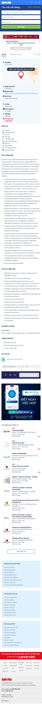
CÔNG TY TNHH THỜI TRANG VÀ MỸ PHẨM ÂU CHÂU (21, 44)
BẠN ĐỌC (36, 665)
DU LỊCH (13, 671)
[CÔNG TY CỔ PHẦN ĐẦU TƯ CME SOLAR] (7, 432)
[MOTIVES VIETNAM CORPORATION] (7, 530)
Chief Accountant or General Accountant (22, 488)
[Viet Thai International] (7, 467)
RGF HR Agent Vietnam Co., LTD (21, 479)
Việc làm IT (7, 637)
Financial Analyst (18, 430)
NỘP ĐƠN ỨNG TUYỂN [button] (21, 48)
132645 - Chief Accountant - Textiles (25, 477)
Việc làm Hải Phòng (10, 612)
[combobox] (21, 12)
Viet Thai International (19, 468)
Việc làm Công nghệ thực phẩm (13, 585)
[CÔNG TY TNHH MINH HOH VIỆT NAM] (7, 444)
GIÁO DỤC (36, 662)
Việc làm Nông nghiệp (10, 577)
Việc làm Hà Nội (9, 600)
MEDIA (5, 662)
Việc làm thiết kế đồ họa (11, 645)
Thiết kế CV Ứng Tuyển (14, 359)
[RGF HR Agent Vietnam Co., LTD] (7, 480)
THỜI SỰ (5, 665)
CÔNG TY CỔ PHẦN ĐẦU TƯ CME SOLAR (24, 432)
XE (13, 668)
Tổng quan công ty (15, 54)
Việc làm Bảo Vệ (9, 572)
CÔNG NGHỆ (13, 665)
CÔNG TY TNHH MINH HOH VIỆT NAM (23, 445)
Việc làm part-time (10, 630)
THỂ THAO (29, 662)
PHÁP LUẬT (5, 671)
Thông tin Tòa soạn (6, 695)
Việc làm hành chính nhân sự (13, 642)
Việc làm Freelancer (10, 635)
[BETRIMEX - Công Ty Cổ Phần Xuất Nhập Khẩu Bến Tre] (7, 503)
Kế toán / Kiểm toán (31, 93)
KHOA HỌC (29, 665)
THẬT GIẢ (36, 668)
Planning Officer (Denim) (20, 538)
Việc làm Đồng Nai (9, 605)
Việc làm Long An (9, 607)
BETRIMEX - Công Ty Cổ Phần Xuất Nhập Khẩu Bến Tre (24, 505)
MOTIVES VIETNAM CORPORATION (22, 529)
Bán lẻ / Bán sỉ (9, 93)
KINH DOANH (13, 662)
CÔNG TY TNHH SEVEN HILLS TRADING (23, 491)
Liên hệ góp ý (5, 701)
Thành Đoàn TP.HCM (7, 696)
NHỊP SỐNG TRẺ (21, 663)
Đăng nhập (37, 7)
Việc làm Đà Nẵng (9, 610)
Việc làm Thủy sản (9, 582)
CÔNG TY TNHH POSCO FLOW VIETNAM (23, 519)
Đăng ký (30, 7)
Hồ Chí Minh (8, 64)
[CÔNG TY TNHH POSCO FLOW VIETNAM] (7, 518)
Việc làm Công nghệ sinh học (13, 580)
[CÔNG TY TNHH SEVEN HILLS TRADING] (7, 491)
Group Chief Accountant (20, 466)
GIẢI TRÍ (21, 670)
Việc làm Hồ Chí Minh (10, 597)
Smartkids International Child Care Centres (25, 455)
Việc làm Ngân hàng (10, 575)
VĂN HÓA (21, 667)
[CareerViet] (26, 656)
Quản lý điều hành (19, 93)
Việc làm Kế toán (9, 567)
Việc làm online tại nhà (11, 627)
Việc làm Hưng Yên (10, 615)
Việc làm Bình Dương (10, 602)
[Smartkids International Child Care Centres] (7, 457)
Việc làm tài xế (8, 640)
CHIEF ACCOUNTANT (19, 453)
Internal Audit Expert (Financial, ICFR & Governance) (25, 501)
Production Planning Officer (21, 527)
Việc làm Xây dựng (9, 570)
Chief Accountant (18, 443)
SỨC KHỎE (29, 668)
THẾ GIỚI (5, 668)
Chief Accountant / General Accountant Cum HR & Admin (22, 515)
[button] (36, 2)
